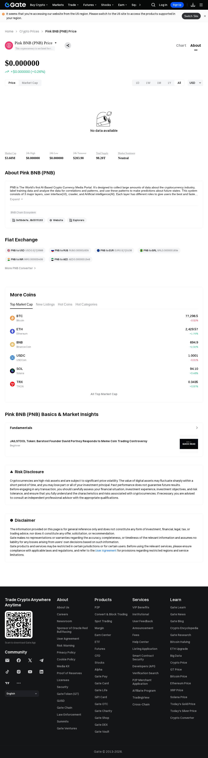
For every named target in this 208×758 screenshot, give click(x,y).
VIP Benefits (140, 607)
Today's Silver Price (183, 711)
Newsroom (64, 621)
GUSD (61, 701)
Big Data (176, 656)
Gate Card (102, 683)
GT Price (176, 669)
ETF (97, 642)
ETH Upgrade (179, 649)
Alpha (98, 669)
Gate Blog (177, 621)
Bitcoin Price (178, 676)
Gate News (178, 614)
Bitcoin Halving (180, 642)
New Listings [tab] (45, 304)
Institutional (140, 614)
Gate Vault (102, 731)
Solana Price (178, 697)
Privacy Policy (66, 652)
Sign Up (177, 4)
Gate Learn (178, 607)
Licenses (63, 680)
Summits (63, 721)
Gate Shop (102, 718)
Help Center (140, 642)
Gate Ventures (67, 728)
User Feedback (142, 621)
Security (62, 687)
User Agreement (106, 550)
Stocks (99, 662)
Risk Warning (65, 645)
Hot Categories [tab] (86, 304)
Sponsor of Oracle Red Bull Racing (72, 630)
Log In (163, 4)
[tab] (181, 45)
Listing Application (144, 649)
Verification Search (145, 673)
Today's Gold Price (182, 704)
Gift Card (101, 697)
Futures (100, 649)
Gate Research (180, 635)
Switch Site (191, 16)
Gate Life (101, 690)
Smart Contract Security (143, 657)
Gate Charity (103, 711)
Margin (99, 628)
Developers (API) (143, 666)
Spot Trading (103, 621)
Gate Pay (101, 676)
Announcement (142, 628)
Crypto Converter (182, 718)
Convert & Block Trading (111, 614)
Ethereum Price (180, 683)
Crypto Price (178, 662)
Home (9, 31)
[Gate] (15, 4)
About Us (63, 607)
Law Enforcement (69, 714)
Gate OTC (101, 704)
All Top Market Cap (104, 394)
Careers (62, 614)
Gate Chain (64, 707)
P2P (97, 607)
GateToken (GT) (68, 694)
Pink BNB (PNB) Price (61, 31)
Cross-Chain (141, 704)
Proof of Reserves (69, 673)
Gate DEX (101, 725)
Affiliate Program (144, 690)
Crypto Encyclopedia (184, 628)
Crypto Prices (29, 31)
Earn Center (103, 635)
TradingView (141, 697)
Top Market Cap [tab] (21, 304)
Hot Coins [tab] (65, 304)
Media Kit (63, 666)
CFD (97, 656)
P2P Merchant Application (142, 682)
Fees (135, 635)
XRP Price (176, 690)
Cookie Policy (66, 659)
